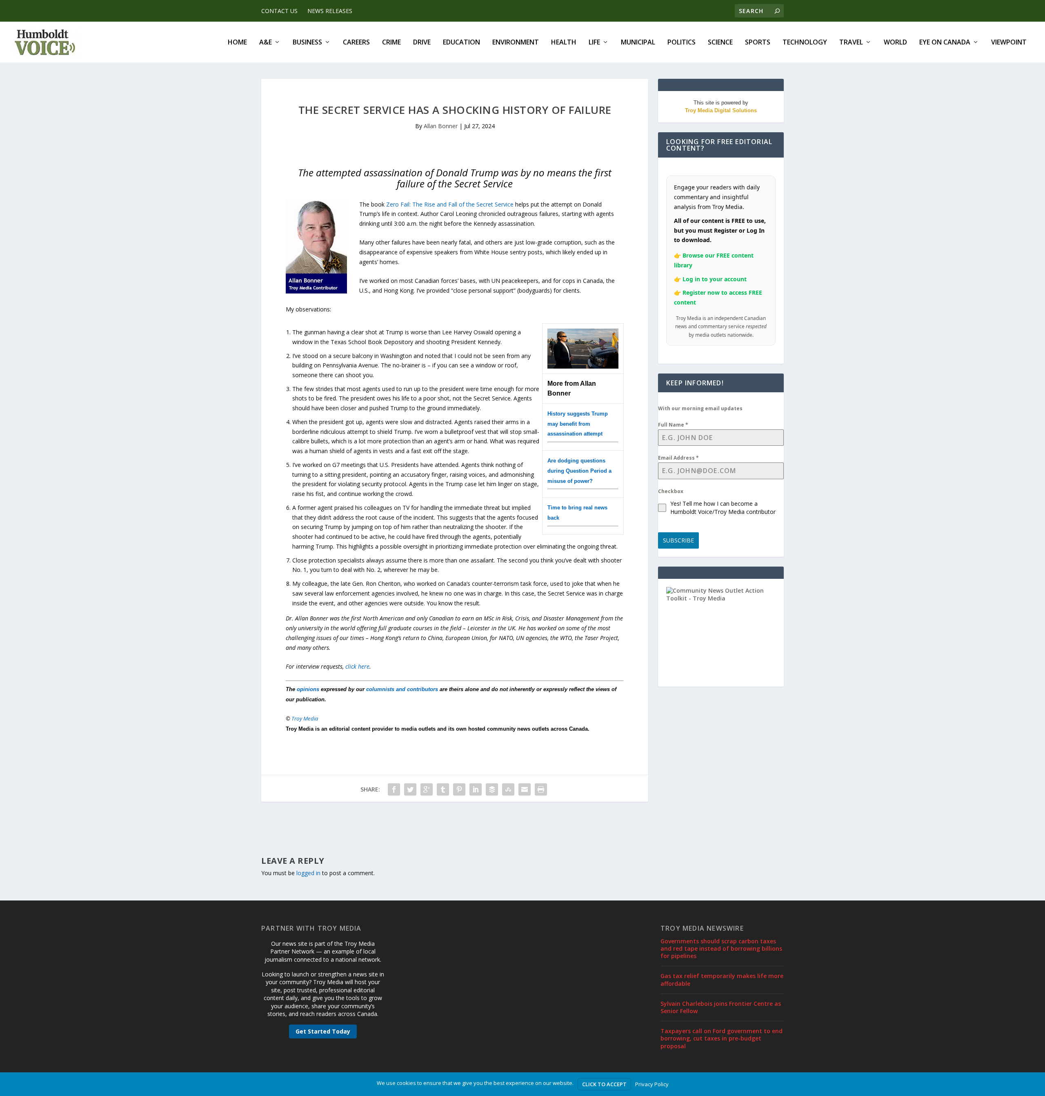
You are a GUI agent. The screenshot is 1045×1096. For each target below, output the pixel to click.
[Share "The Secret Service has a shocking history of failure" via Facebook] (394, 789)
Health (563, 43)
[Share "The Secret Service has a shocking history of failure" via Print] (541, 789)
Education (461, 43)
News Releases (329, 11)
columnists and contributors (402, 689)
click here (357, 666)
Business (307, 43)
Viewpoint (1009, 43)
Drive (422, 43)
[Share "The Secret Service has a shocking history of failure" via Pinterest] (459, 789)
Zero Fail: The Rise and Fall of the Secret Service (450, 204)
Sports (757, 43)
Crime (391, 43)
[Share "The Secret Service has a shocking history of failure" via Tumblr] (443, 789)
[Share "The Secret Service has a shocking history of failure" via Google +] (426, 789)
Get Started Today (323, 1031)
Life (594, 43)
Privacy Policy (652, 1084)
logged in (308, 873)
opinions (308, 689)
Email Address (678, 457)
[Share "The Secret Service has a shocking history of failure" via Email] (524, 789)
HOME (237, 43)
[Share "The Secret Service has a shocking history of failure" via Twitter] (410, 789)
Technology (805, 43)
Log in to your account (715, 279)
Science (720, 43)
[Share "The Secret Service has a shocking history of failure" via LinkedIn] (475, 789)
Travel (851, 43)
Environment (515, 43)
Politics (681, 43)
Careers (356, 43)
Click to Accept (604, 1084)
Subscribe (678, 540)
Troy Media (304, 718)
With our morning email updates (700, 408)
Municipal (638, 43)
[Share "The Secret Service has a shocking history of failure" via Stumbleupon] (508, 789)
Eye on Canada (944, 43)
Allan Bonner (441, 126)
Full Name (673, 424)
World (895, 43)
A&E (265, 43)
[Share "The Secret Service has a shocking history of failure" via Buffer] (492, 789)
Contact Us (279, 11)
